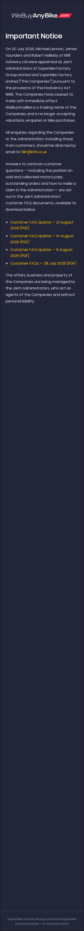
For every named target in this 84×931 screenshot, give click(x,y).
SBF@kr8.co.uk (34, 152)
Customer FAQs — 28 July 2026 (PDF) (43, 263)
